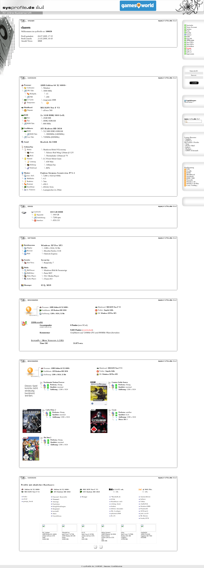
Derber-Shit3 (190, 146)
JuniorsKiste (145, 497)
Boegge (84, 497)
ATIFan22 (144, 511)
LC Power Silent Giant (52, 159)
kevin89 (56, 511)
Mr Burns (144, 516)
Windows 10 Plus (193, 183)
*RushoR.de (116, 497)
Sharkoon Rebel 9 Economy (54, 149)
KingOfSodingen (59, 506)
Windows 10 (191, 182)
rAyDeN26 (144, 504)
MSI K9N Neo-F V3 (50, 108)
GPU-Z (188, 52)
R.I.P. (113, 516)
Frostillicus (57, 516)
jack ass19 (144, 513)
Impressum (190, 54)
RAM (188, 173)
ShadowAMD (145, 506)
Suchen (188, 29)
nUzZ (25, 499)
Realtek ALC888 (48, 142)
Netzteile (190, 180)
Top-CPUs (190, 42)
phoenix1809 (116, 513)
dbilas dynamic (117, 509)
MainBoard (191, 174)
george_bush (28, 501)
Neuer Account (191, 27)
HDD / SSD (191, 178)
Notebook (190, 176)
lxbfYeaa (188, 141)
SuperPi (189, 39)
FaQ (188, 31)
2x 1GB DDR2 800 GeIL (52, 115)
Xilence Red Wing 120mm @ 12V (60, 152)
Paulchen (56, 504)
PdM (188, 37)
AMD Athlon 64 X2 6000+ (53, 85)
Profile (188, 33)
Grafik (189, 171)
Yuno (187, 144)
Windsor (46, 88)
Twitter (188, 35)
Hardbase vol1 (116, 501)
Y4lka (142, 501)
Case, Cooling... (192, 185)
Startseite (189, 25)
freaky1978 (144, 518)
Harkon (188, 149)
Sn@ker (188, 139)
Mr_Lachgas (116, 511)
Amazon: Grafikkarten (113, 566)
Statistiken (190, 46)
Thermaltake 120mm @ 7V (57, 156)
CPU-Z (188, 50)
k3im (113, 499)
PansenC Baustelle (60, 497)
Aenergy (56, 502)
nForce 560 (47, 110)
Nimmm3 (56, 499)
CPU (188, 169)
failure (143, 499)
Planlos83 (144, 509)
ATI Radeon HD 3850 (51, 128)
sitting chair (116, 504)
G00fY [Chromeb (191, 150)
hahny (113, 506)
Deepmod (56, 509)
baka (25, 496)
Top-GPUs (190, 44)
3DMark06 (190, 40)
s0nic (55, 513)
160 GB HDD (56, 212)
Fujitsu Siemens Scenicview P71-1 (57, 173)
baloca (187, 147)
